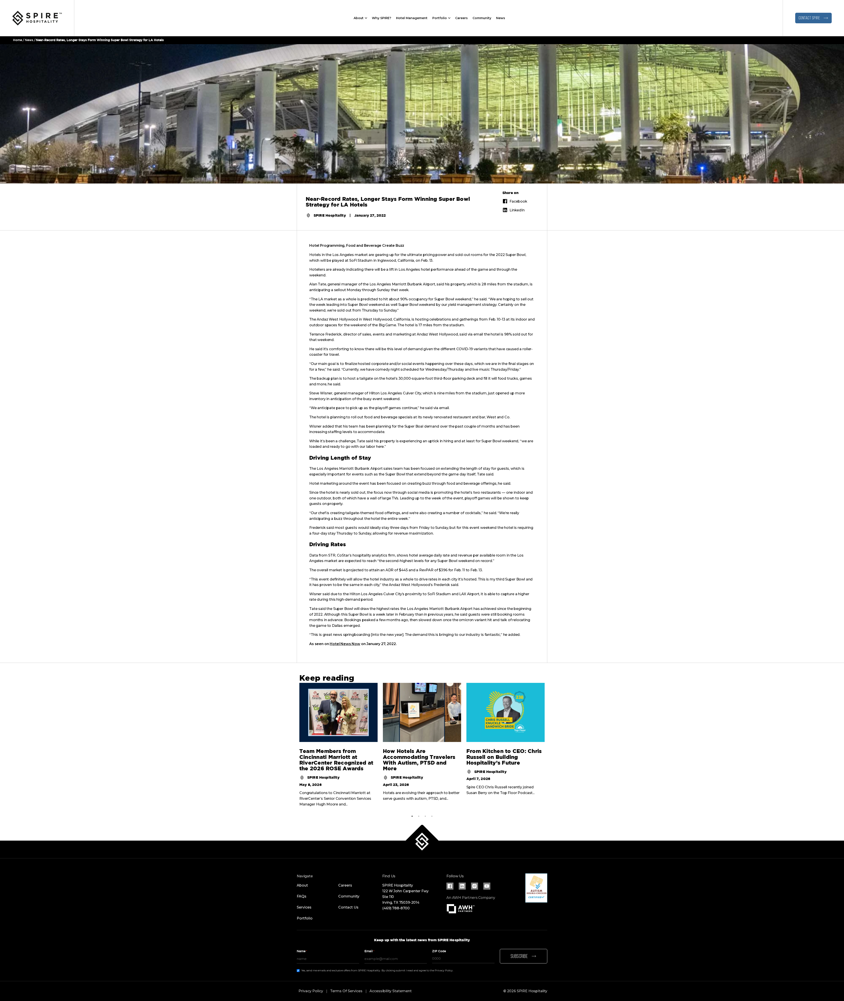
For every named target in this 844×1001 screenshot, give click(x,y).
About (359, 18)
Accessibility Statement (390, 991)
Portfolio (439, 18)
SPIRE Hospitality (330, 215)
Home (17, 40)
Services (304, 907)
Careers (461, 18)
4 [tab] (432, 816)
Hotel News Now (345, 644)
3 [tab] (425, 816)
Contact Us (348, 907)
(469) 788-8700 (396, 908)
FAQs (301, 896)
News (500, 18)
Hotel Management (411, 18)
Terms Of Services (346, 991)
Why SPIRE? (381, 18)
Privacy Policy (310, 991)
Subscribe (519, 956)
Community (482, 18)
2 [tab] (419, 816)
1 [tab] (412, 816)
